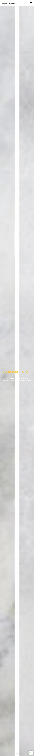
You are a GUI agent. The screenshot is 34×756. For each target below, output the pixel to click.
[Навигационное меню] (31, 3)
